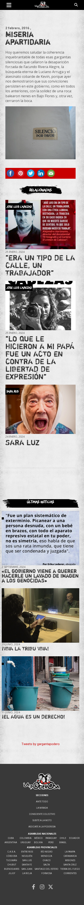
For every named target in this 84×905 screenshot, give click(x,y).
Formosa (46, 873)
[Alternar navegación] (9, 5)
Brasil (63, 842)
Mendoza (46, 856)
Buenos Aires (11, 869)
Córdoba (11, 856)
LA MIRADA (42, 808)
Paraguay (51, 838)
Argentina (11, 842)
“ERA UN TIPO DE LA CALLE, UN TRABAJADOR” (40, 265)
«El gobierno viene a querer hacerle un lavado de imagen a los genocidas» (40, 576)
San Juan (27, 869)
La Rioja (27, 873)
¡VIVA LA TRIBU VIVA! (25, 648)
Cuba (11, 838)
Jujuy (11, 873)
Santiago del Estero (46, 869)
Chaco (47, 860)
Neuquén (27, 856)
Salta (47, 865)
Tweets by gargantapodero (41, 744)
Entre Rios (27, 852)
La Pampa (70, 852)
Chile (63, 838)
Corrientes (70, 873)
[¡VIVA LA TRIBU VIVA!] (40, 615)
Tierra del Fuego (70, 869)
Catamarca (70, 856)
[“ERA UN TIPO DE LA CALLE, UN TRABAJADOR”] (40, 225)
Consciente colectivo (42, 814)
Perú (51, 842)
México (38, 838)
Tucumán (11, 860)
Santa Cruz (70, 865)
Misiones (70, 860)
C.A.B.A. (11, 852)
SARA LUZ (22, 442)
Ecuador (74, 838)
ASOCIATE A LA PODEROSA (42, 826)
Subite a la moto (42, 820)
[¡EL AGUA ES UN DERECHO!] (40, 683)
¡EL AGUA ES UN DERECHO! (33, 717)
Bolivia (38, 842)
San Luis (27, 860)
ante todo (42, 801)
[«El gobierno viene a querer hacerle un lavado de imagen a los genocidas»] (40, 538)
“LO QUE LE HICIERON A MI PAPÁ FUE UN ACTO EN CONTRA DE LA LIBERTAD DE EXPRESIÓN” (39, 357)
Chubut (11, 865)
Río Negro (47, 852)
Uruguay (25, 842)
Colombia (25, 838)
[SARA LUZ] (40, 409)
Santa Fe (27, 865)
